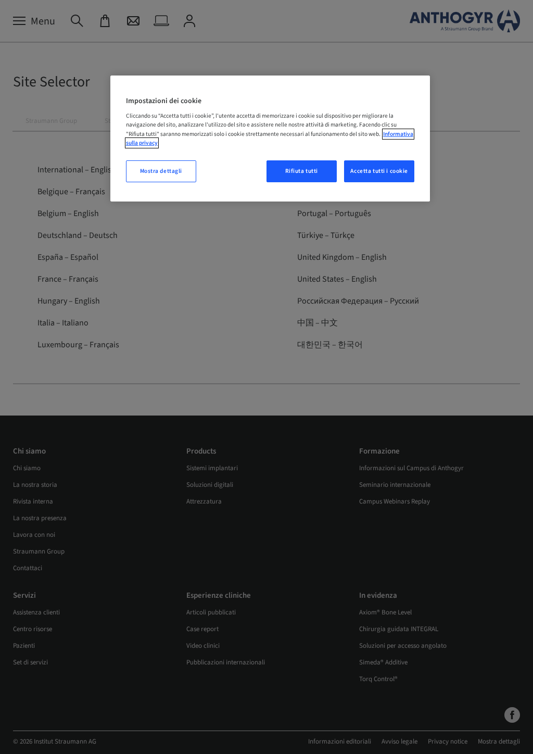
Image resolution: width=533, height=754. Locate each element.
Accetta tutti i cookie (379, 171)
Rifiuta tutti (301, 171)
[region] (270, 139)
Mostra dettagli (161, 171)
